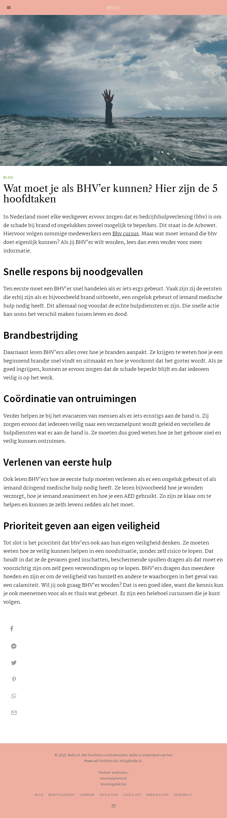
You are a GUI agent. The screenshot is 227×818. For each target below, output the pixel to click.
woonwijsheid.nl (113, 778)
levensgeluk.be (113, 783)
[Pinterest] (14, 679)
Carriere (87, 795)
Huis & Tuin (109, 795)
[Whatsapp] (14, 696)
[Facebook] (11, 628)
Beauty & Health (61, 795)
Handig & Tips (157, 795)
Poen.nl (90, 760)
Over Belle (183, 795)
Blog (8, 177)
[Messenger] (14, 646)
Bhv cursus (125, 234)
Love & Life (132, 795)
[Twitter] (14, 663)
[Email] (14, 712)
